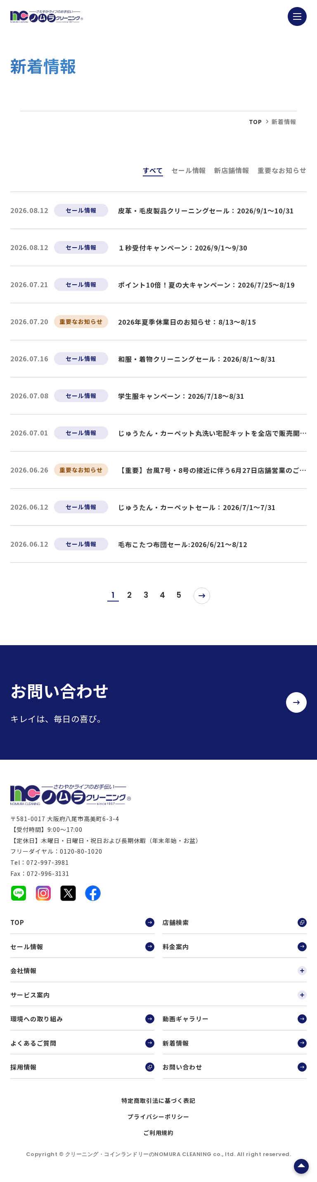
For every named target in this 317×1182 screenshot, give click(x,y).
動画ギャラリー (186, 1018)
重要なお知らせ (282, 170)
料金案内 (176, 946)
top (255, 121)
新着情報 (176, 1043)
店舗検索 (176, 922)
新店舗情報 (231, 170)
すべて (153, 170)
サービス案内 (30, 994)
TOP (17, 922)
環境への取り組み (36, 1018)
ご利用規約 (158, 1132)
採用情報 (23, 1067)
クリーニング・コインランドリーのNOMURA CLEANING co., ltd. (151, 1154)
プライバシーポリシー (158, 1116)
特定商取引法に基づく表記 (158, 1100)
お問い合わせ (182, 1067)
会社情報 (23, 970)
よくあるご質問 (33, 1043)
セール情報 (188, 170)
